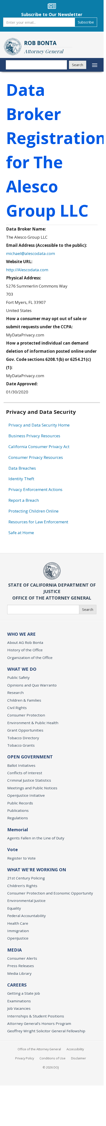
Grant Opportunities (25, 730)
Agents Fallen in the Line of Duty (35, 838)
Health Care (17, 923)
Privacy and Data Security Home (39, 425)
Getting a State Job (23, 993)
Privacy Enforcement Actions (35, 489)
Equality (14, 908)
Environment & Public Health (32, 722)
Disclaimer (78, 1058)
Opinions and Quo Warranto (32, 685)
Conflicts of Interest (24, 772)
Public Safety (18, 677)
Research (15, 692)
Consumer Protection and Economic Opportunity (50, 893)
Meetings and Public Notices (32, 787)
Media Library (19, 973)
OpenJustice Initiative (26, 795)
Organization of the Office (30, 657)
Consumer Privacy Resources (35, 457)
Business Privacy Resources (34, 436)
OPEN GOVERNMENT (30, 757)
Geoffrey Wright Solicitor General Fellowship (46, 1030)
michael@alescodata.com (30, 253)
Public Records (20, 803)
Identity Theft (21, 478)
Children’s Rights (22, 885)
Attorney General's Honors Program (39, 1023)
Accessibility (75, 1049)
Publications (18, 810)
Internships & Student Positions (35, 1016)
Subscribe (86, 22)
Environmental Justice (26, 900)
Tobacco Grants (21, 745)
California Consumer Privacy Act (38, 446)
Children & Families (24, 700)
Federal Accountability (26, 915)
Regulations (17, 817)
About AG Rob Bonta (25, 642)
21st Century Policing (26, 878)
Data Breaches (22, 468)
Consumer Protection (26, 715)
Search (77, 64)
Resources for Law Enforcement (38, 522)
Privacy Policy (24, 1058)
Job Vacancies (19, 1008)
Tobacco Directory (23, 737)
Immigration (18, 930)
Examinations (19, 1001)
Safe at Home (21, 532)
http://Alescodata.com (27, 269)
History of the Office (25, 649)
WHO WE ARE (21, 634)
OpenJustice (17, 938)
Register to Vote (21, 858)
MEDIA (14, 950)
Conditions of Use (53, 1058)
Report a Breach (23, 500)
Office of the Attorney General (39, 1049)
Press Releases (20, 965)
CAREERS (16, 985)
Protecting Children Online (33, 511)
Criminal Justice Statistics (29, 780)
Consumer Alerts (22, 958)
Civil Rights (17, 707)
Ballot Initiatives (21, 765)
